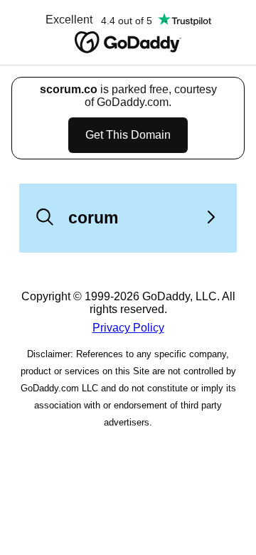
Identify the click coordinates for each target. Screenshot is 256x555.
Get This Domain (128, 135)
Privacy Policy (128, 328)
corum (93, 217)
